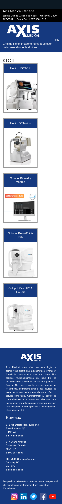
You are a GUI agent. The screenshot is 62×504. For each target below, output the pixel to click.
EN (57, 40)
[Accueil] (24, 31)
